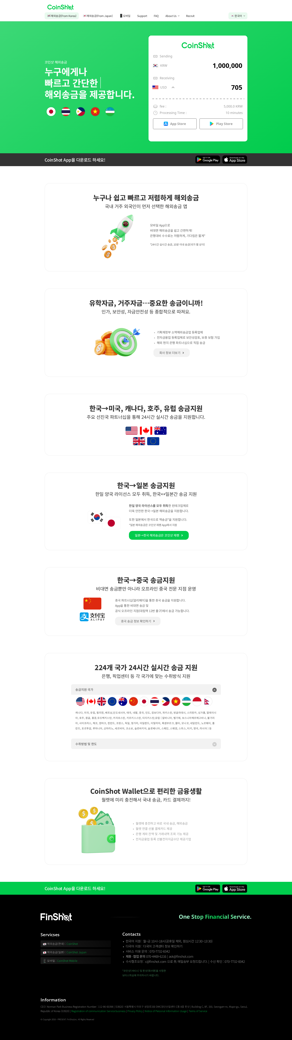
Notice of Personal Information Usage (166, 1011)
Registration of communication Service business (98, 1011)
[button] (146, 689)
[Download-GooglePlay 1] (207, 157)
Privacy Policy (135, 1011)
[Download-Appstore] (234, 156)
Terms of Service (198, 1011)
